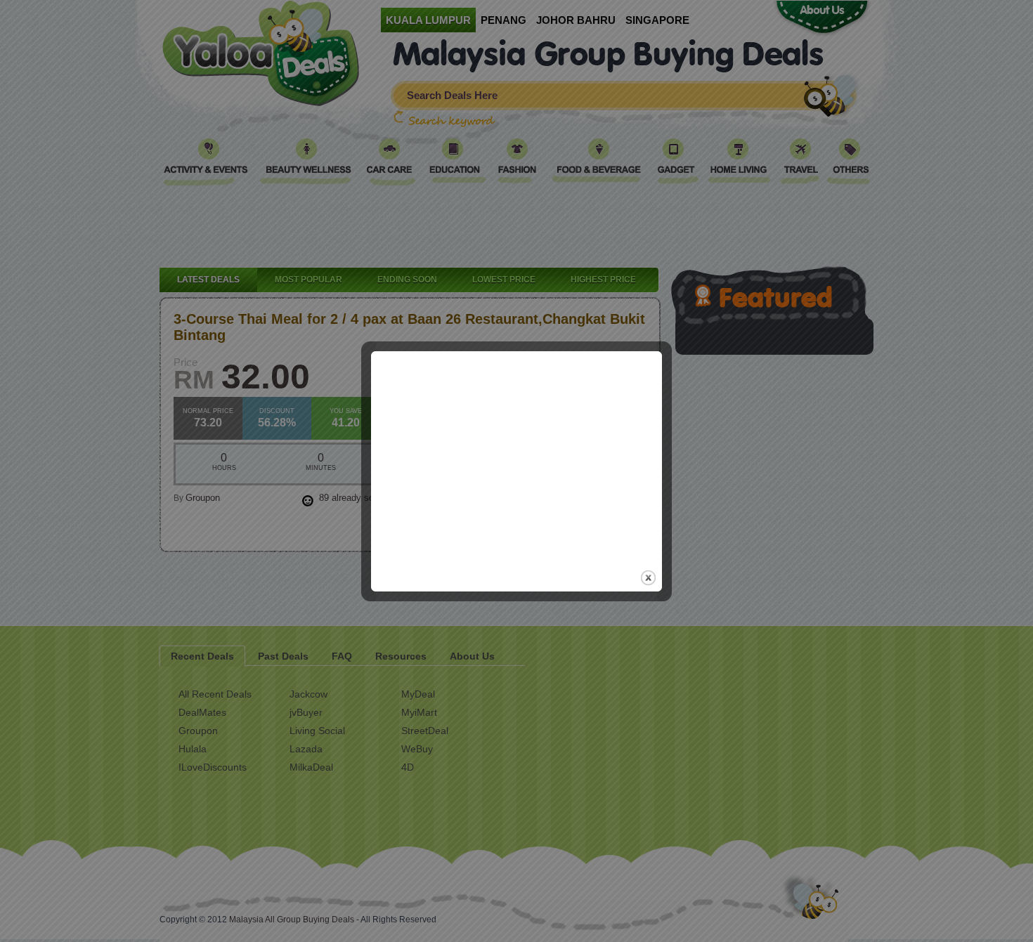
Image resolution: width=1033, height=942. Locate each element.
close (648, 578)
